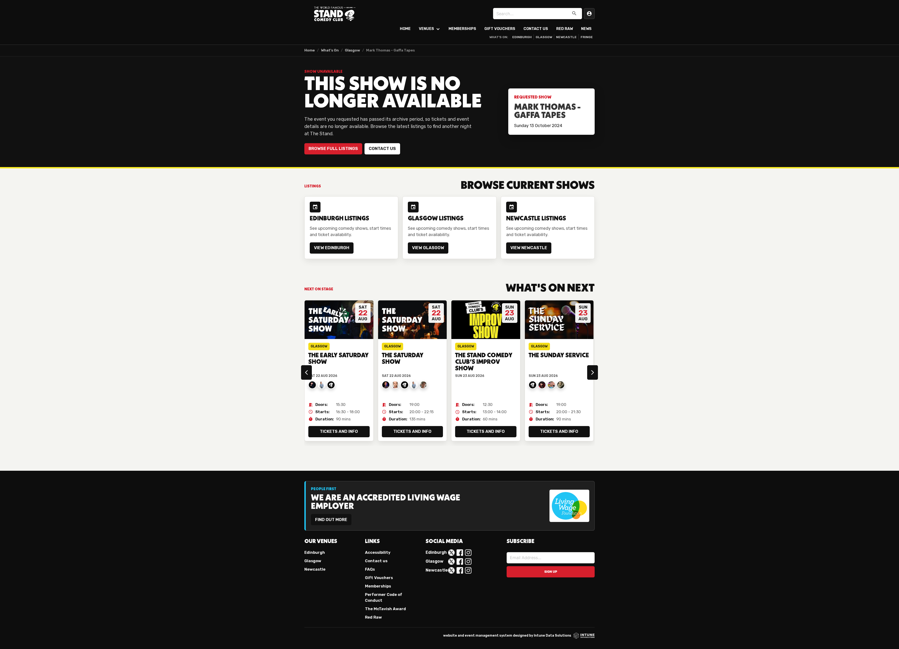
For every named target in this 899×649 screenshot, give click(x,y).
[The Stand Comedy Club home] (334, 13)
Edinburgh (522, 37)
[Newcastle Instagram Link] (468, 570)
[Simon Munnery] (405, 385)
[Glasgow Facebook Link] (460, 561)
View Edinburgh (331, 247)
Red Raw (564, 28)
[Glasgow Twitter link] (451, 561)
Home (405, 28)
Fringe (587, 37)
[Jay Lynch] (551, 385)
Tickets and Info (339, 431)
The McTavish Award (385, 608)
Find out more (331, 519)
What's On (330, 50)
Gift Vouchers (499, 28)
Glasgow (544, 37)
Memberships (462, 28)
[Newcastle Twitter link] (451, 570)
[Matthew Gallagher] (312, 385)
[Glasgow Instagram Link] (468, 561)
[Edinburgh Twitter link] (451, 552)
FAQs (370, 569)
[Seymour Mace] (423, 385)
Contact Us (535, 28)
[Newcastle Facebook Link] (460, 570)
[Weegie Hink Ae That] (331, 385)
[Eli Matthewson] (395, 385)
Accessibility (378, 552)
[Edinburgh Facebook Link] (460, 552)
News (586, 28)
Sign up (550, 571)
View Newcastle (528, 247)
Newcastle (566, 37)
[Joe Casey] (386, 385)
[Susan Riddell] (322, 385)
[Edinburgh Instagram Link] (468, 552)
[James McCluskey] (533, 385)
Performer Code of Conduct (383, 597)
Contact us (382, 148)
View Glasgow (428, 247)
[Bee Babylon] (542, 385)
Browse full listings (333, 148)
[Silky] (561, 385)
